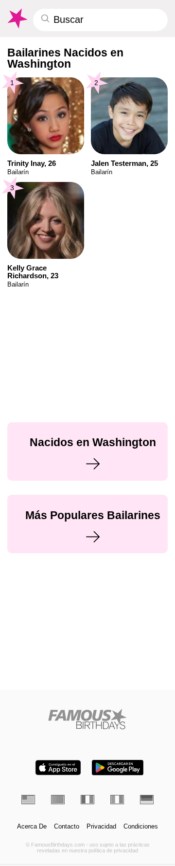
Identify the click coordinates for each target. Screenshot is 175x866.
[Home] (88, 718)
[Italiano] (117, 799)
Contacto (66, 827)
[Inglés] (28, 799)
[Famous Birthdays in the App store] (58, 767)
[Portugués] (58, 799)
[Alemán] (147, 799)
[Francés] (87, 799)
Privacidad (101, 827)
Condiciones (140, 827)
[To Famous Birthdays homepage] (16, 18)
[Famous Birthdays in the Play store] (117, 767)
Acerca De (32, 827)
